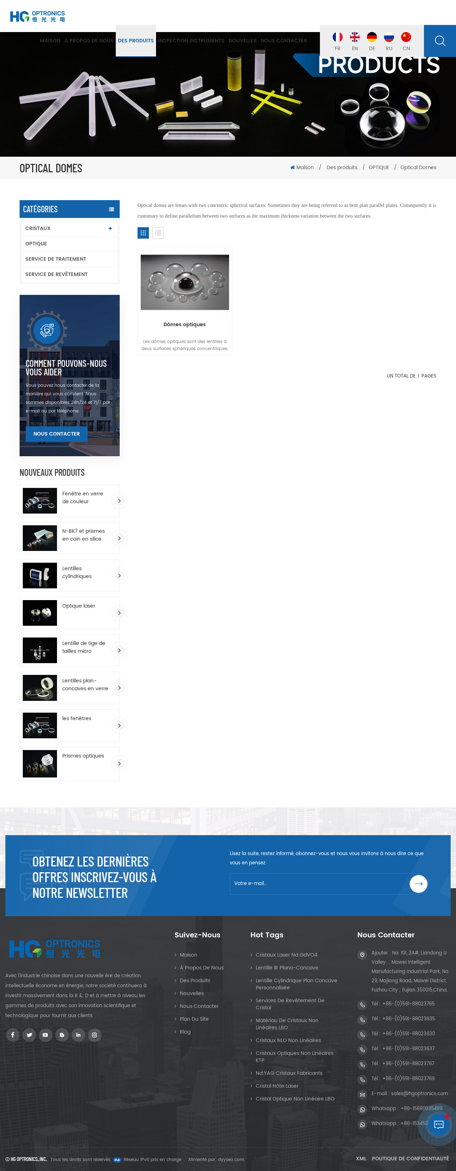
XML (361, 1159)
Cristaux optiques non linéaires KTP (294, 1057)
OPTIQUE (36, 244)
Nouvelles (242, 41)
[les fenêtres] (40, 725)
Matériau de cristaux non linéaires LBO (287, 1024)
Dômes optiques (185, 325)
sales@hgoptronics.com (419, 1094)
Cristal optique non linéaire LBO (295, 1099)
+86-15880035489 (421, 1109)
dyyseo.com (231, 1159)
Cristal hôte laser (277, 1086)
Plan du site (194, 1019)
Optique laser (78, 606)
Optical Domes (418, 167)
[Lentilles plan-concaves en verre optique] (40, 688)
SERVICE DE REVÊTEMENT (56, 274)
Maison (50, 41)
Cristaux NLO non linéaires (288, 1040)
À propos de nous (89, 41)
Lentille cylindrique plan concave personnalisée (296, 984)
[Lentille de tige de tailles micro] (40, 650)
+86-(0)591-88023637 (408, 1049)
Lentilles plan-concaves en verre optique (85, 685)
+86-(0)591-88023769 (408, 1079)
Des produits (136, 41)
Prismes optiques (83, 756)
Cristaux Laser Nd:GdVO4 (286, 955)
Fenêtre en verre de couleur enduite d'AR (82, 498)
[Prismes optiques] (40, 763)
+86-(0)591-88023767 (408, 1064)
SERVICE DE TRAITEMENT (55, 259)
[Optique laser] (40, 613)
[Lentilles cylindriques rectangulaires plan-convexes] (40, 575)
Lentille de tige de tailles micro (83, 647)
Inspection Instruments (191, 41)
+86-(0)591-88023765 (408, 1004)
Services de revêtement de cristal (290, 1004)
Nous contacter (284, 41)
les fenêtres (76, 719)
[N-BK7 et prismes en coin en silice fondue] (40, 538)
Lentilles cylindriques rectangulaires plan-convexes (80, 573)
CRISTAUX (38, 228)
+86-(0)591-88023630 (408, 1034)
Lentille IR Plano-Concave (287, 968)
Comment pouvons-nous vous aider (66, 367)
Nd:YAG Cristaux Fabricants (289, 1073)
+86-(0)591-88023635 (408, 1019)
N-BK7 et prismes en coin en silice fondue (83, 535)
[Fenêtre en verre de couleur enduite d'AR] (40, 501)
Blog (185, 1032)
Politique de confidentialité (410, 1159)
